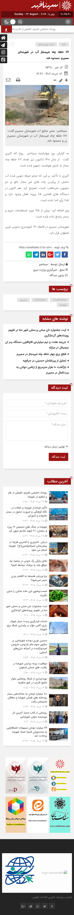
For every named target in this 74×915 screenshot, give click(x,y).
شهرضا (63, 305)
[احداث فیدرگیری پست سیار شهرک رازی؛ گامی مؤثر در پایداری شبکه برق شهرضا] (37, 627)
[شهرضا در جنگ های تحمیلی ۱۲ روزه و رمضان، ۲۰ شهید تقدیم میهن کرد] (37, 531)
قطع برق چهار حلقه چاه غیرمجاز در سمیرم (41, 354)
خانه (64, 44)
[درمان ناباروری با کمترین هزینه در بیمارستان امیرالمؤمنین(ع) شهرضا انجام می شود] (37, 548)
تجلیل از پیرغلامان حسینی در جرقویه (44, 360)
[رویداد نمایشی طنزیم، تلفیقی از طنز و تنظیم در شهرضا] (37, 497)
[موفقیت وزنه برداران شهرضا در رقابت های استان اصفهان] (37, 668)
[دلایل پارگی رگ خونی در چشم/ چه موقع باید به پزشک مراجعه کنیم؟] (37, 565)
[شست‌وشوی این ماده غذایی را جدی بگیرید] (37, 595)
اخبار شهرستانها (46, 44)
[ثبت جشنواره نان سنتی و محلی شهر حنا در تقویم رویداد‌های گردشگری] (37, 610)
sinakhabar (60, 300)
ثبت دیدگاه (58, 457)
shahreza (40, 300)
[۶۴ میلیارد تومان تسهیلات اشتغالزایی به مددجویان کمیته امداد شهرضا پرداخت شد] (37, 734)
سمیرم (23, 300)
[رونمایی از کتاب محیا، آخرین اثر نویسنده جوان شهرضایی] (37, 717)
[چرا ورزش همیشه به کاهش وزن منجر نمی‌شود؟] (37, 580)
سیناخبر (43, 264)
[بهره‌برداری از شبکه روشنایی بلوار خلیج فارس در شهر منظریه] (37, 683)
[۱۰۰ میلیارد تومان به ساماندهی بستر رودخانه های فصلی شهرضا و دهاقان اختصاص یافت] (37, 700)
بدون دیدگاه (57, 275)
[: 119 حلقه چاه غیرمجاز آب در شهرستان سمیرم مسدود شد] (8, 80)
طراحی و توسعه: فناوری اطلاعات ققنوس (52, 897)
